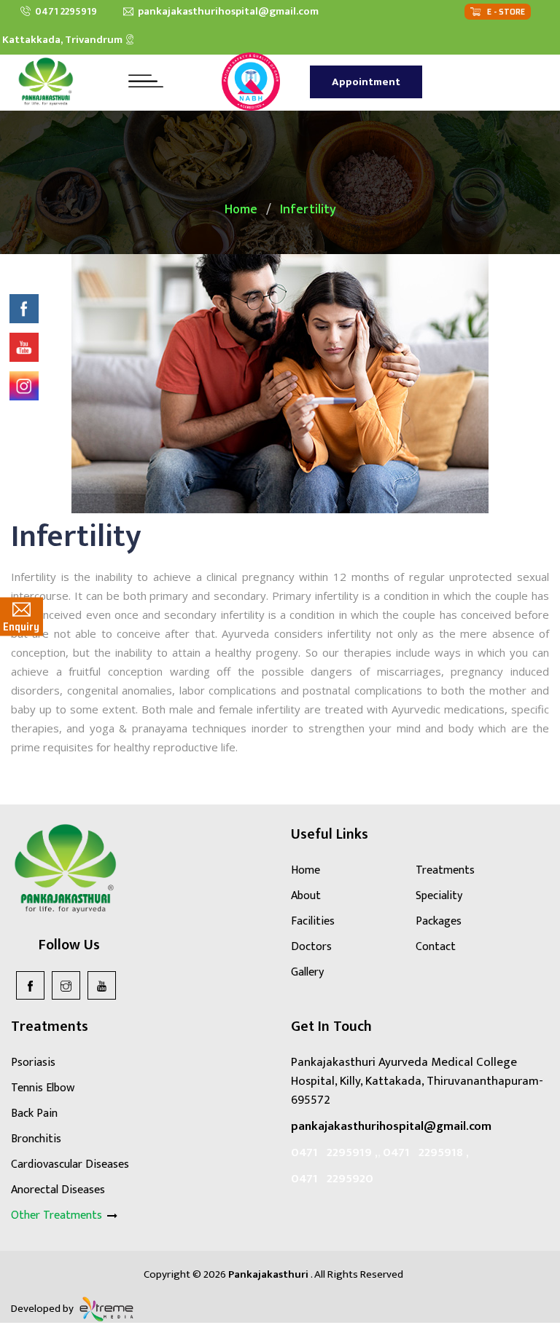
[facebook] (30, 985)
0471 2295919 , (334, 1152)
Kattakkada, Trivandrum (63, 40)
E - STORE (503, 11)
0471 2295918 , (426, 1152)
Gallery (307, 972)
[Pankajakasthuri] (46, 81)
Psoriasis (33, 1062)
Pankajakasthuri (269, 1274)
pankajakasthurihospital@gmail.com (226, 11)
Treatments (445, 870)
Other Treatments (58, 1216)
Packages (439, 921)
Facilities (313, 921)
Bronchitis (36, 1139)
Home (241, 210)
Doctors (311, 947)
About (306, 896)
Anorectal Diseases (58, 1190)
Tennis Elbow (42, 1088)
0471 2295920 (332, 1178)
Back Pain (34, 1113)
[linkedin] (66, 985)
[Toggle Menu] (140, 81)
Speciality (439, 896)
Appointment (366, 82)
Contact (436, 947)
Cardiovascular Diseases (70, 1164)
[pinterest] (102, 985)
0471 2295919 (64, 11)
